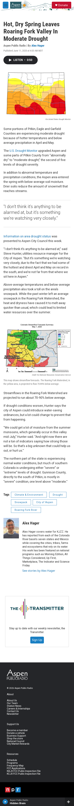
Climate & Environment (29, 494)
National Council (15, 741)
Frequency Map (15, 765)
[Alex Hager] (11, 528)
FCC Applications (16, 768)
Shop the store (15, 738)
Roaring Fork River (26, 510)
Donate (63, 5)
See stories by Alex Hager (38, 571)
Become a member (17, 730)
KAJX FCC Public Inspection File (24, 771)
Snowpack (21, 502)
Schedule (12, 760)
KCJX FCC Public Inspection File (23, 774)
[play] (5, 801)
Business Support (16, 736)
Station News (14, 706)
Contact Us (13, 711)
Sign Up (37, 640)
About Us (12, 700)
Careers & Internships (18, 708)
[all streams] (69, 801)
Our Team (12, 703)
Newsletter (13, 714)
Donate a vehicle (16, 733)
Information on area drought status (27, 236)
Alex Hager (37, 45)
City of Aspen (44, 502)
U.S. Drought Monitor (23, 150)
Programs (12, 763)
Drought (58, 494)
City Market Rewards (18, 744)
